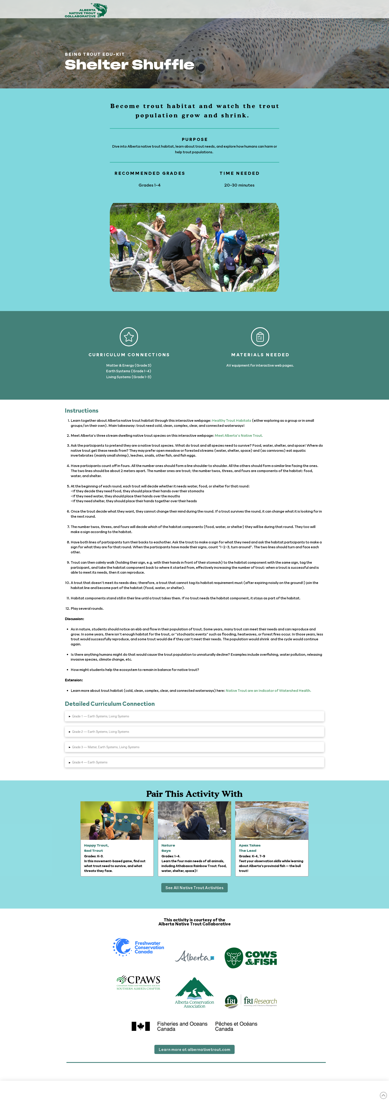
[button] (194, 716)
